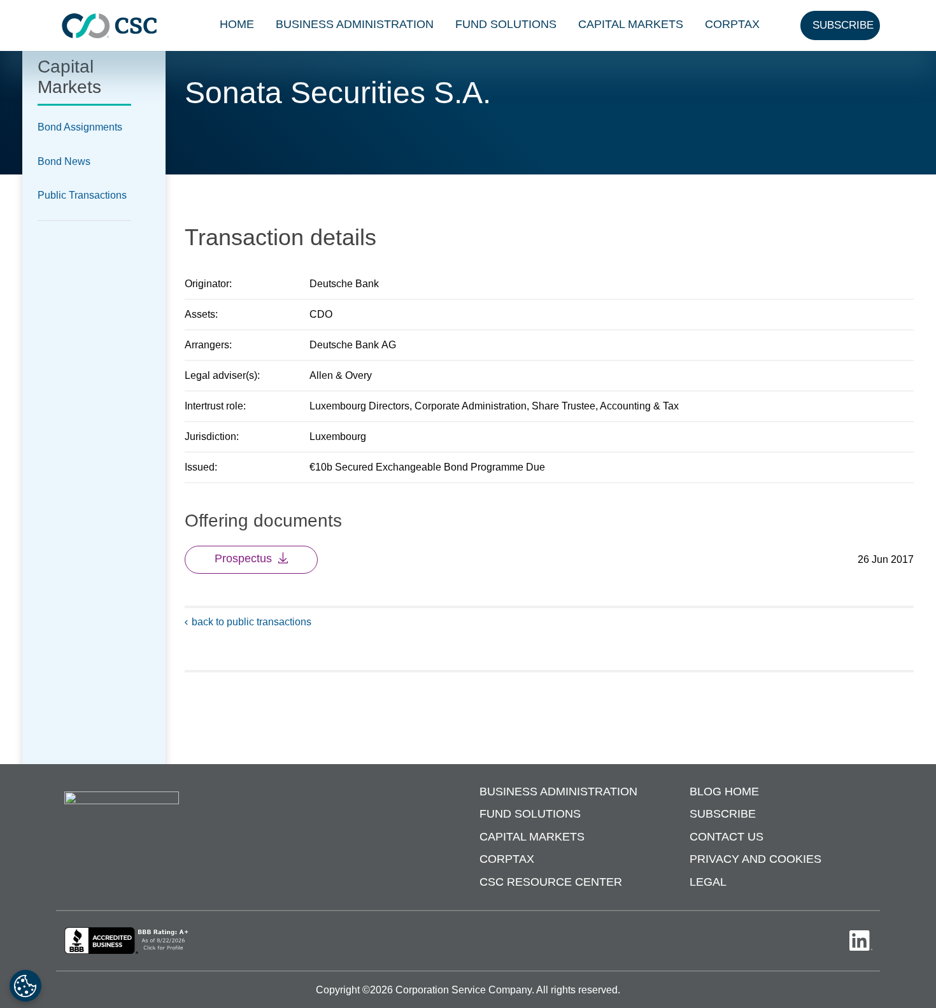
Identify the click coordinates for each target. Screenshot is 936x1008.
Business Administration (355, 24)
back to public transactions (251, 621)
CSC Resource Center (550, 882)
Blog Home (724, 791)
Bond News (64, 161)
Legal (708, 882)
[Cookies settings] (25, 986)
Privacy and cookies (755, 859)
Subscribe (723, 813)
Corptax (732, 24)
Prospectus (243, 558)
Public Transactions (82, 195)
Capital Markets (630, 24)
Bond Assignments (80, 127)
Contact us (726, 836)
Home (237, 24)
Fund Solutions (506, 24)
